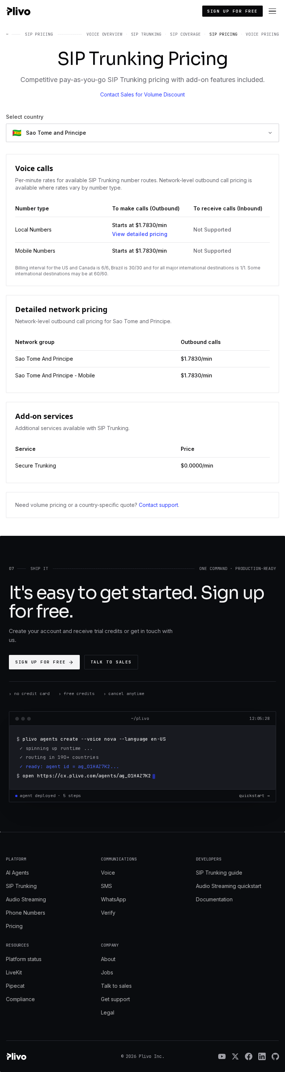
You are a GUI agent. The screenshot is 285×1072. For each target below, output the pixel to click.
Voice (108, 872)
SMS (106, 886)
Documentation (214, 899)
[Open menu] (272, 11)
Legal (107, 1012)
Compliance (20, 999)
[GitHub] (275, 1056)
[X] (235, 1056)
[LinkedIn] (262, 1056)
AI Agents (17, 872)
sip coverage (185, 34)
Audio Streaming (26, 899)
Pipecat (15, 986)
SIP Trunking (21, 886)
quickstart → (254, 795)
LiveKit (14, 972)
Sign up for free (232, 11)
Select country (24, 117)
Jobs (107, 972)
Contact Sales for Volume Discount (142, 94)
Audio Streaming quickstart (228, 886)
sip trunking (146, 34)
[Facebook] (248, 1056)
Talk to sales (111, 662)
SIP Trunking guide (219, 872)
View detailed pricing (139, 234)
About (108, 959)
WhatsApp (113, 899)
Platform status (24, 959)
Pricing (14, 926)
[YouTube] (222, 1056)
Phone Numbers (25, 912)
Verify (108, 912)
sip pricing (223, 34)
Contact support (158, 505)
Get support (115, 999)
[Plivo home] (18, 11)
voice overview (104, 34)
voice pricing (262, 34)
